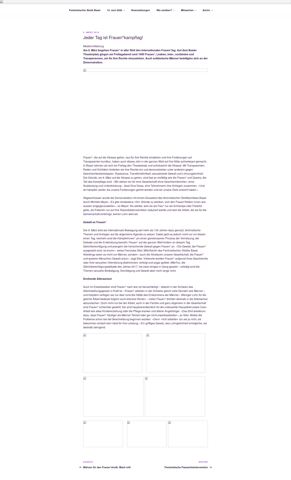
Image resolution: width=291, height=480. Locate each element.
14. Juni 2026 (114, 10)
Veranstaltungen (140, 10)
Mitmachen (187, 10)
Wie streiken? (164, 10)
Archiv (206, 10)
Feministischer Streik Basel (84, 10)
